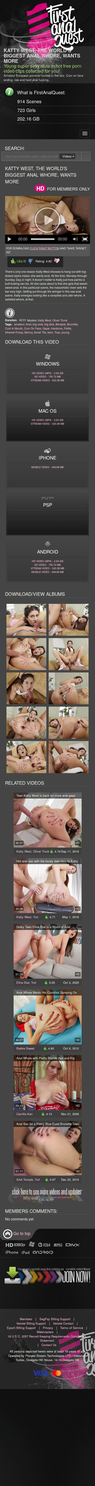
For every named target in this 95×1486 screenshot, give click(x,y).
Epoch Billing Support (21, 1328)
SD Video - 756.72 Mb (47, 376)
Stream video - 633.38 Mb (47, 380)
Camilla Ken (24, 1114)
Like (18, 261)
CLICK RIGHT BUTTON (44, 248)
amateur (19, 324)
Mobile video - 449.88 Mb (47, 467)
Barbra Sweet (25, 1048)
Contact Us (49, 1345)
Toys (57, 332)
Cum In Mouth (14, 328)
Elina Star (22, 982)
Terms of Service (71, 1328)
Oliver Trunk (59, 320)
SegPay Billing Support (54, 1319)
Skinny (28, 332)
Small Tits (40, 332)
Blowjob (61, 324)
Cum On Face (32, 328)
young (65, 332)
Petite (67, 328)
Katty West (44, 320)
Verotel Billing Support (31, 1323)
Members (26, 1319)
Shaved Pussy (14, 332)
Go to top (21, 1233)
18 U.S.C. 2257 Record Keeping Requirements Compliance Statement (47, 1338)
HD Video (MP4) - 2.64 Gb (47, 373)
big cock (38, 324)
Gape (46, 328)
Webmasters (45, 1332)
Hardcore (57, 328)
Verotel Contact (63, 1323)
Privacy (48, 1328)
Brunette (72, 324)
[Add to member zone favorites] (57, 261)
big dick (49, 324)
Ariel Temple (24, 1179)
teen (50, 332)
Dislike (30, 261)
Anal (28, 324)
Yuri (35, 917)
